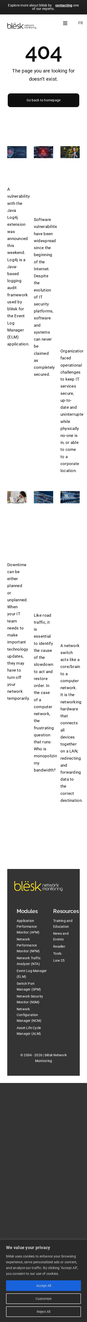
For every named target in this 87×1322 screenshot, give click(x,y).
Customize (43, 1299)
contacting (63, 5)
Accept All (43, 1286)
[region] (43, 1281)
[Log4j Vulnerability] (17, 152)
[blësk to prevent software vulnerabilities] (43, 152)
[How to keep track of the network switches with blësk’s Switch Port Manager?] (70, 497)
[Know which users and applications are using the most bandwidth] (43, 497)
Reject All (43, 1312)
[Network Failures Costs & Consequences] (17, 497)
